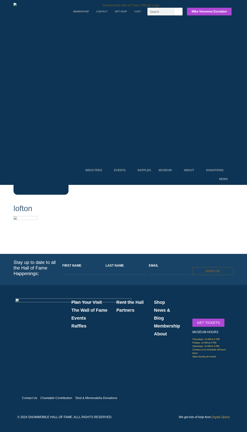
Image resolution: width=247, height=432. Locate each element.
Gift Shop (121, 11)
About (189, 170)
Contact (101, 11)
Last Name (115, 265)
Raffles (144, 170)
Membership (81, 11)
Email (153, 265)
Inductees (93, 170)
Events (120, 170)
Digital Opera (220, 417)
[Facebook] (220, 398)
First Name (71, 265)
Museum (165, 170)
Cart (137, 11)
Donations (214, 170)
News (223, 179)
